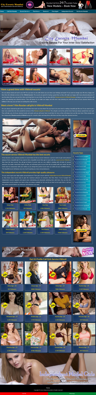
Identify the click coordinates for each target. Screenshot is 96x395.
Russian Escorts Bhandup (81, 192)
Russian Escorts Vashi (80, 166)
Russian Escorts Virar (80, 182)
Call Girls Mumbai (12, 11)
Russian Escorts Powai (80, 189)
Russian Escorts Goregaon (81, 156)
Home (2, 11)
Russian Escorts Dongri (81, 202)
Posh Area (36, 11)
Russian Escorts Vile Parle (81, 179)
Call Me (24, 393)
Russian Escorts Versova (81, 199)
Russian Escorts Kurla (80, 186)
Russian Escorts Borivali (81, 159)
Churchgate (55, 11)
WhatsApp (72, 393)
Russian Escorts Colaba (81, 163)
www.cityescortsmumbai (46, 390)
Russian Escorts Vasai (80, 176)
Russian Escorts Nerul (80, 169)
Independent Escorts (67, 11)
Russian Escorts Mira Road (82, 172)
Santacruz (46, 11)
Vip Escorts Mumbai (82, 11)
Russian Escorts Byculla (81, 209)
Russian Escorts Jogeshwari (82, 205)
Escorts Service (24, 11)
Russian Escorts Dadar (80, 195)
